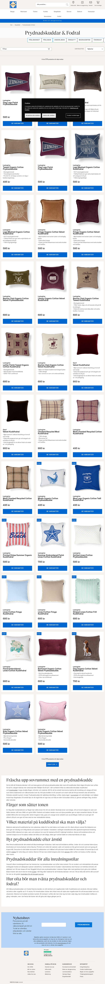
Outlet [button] (59, 16)
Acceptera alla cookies (33, 115)
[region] (53, 110)
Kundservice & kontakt (69, 967)
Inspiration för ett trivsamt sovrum (32, 874)
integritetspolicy (62, 943)
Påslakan (47, 40)
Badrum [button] (79, 11)
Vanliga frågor (66, 974)
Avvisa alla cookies (49, 115)
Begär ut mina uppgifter (87, 971)
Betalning (48, 974)
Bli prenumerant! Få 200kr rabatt (52, 20)
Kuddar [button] (45, 11)
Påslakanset (34, 40)
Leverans (47, 971)
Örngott (72, 40)
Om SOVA (30, 967)
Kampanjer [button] (91, 11)
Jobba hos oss (31, 974)
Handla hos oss (49, 967)
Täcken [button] (35, 11)
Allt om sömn (31, 969)
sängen (67, 852)
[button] (67, 4)
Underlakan (59, 40)
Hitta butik (48, 969)
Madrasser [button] (24, 11)
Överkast (98, 40)
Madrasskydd (84, 40)
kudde (34, 872)
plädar (14, 852)
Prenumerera (84, 925)
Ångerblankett (66, 976)
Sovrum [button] (69, 11)
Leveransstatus (67, 971)
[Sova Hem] (13, 4)
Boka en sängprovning (69, 969)
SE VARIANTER (17, 123)
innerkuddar (13, 790)
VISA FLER (52, 764)
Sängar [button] (12, 11)
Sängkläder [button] (57, 11)
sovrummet (74, 795)
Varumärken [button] (47, 16)
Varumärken (31, 971)
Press (81, 976)
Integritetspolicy (84, 967)
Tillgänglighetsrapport (86, 974)
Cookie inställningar (73, 115)
